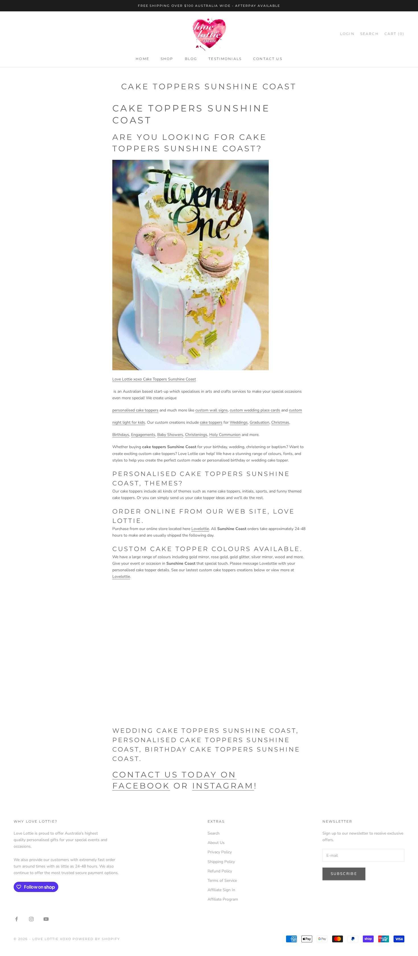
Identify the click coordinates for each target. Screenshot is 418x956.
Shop (167, 59)
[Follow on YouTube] (46, 919)
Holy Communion (225, 434)
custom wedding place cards (255, 410)
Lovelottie (200, 528)
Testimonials (225, 59)
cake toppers (211, 422)
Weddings (239, 422)
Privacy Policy (220, 852)
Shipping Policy (221, 861)
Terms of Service (222, 880)
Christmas (280, 422)
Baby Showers (170, 434)
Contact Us (267, 59)
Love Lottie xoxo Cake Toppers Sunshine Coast (154, 379)
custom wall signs (211, 410)
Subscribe (344, 873)
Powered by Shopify (96, 939)
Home (142, 59)
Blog (191, 59)
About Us (216, 842)
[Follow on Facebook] (16, 919)
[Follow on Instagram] (31, 919)
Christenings (196, 434)
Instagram (223, 786)
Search (214, 833)
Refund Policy (220, 871)
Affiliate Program (223, 899)
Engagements (143, 434)
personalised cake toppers (135, 410)
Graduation (259, 422)
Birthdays (120, 434)
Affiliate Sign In (221, 890)
